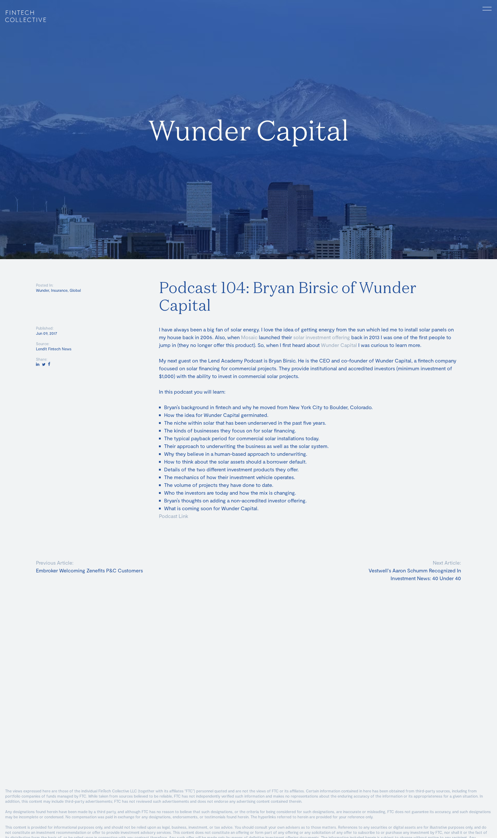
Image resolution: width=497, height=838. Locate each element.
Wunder (42, 290)
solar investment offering (321, 337)
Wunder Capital (339, 345)
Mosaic (249, 337)
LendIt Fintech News (53, 348)
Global (75, 290)
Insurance (59, 290)
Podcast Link (173, 516)
